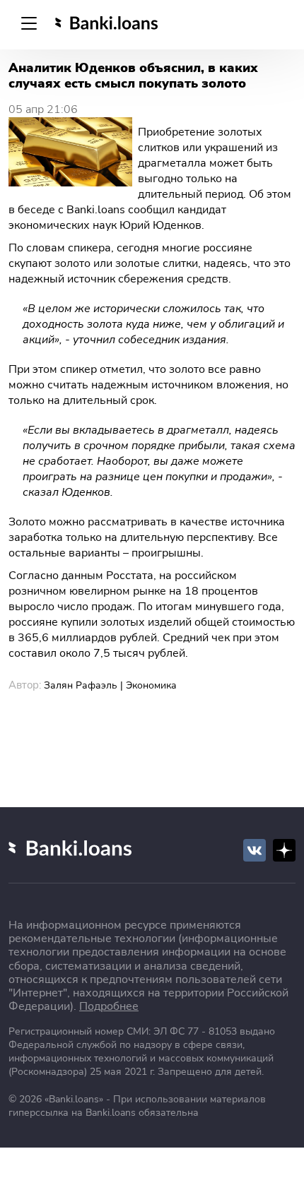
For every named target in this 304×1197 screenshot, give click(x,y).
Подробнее (109, 1006)
